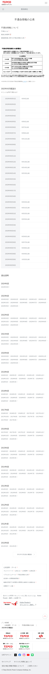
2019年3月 (4, 394)
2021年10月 (5, 340)
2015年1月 (21, 470)
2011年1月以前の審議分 (24, 554)
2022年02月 (14, 337)
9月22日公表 (26, 213)
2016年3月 (4, 451)
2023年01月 (23, 318)
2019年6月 (39, 378)
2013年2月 (13, 508)
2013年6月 (39, 492)
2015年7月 (31, 454)
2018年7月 (31, 397)
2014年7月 (31, 473)
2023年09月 (14, 302)
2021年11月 (42, 337)
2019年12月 (30, 375)
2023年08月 (23, 302)
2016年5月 (4, 439)
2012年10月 (5, 511)
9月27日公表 (26, 242)
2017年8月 (22, 416)
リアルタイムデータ (10, 574)
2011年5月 (4, 534)
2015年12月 (30, 451)
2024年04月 (5, 287)
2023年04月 (14, 306)
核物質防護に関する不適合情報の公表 (12, 38)
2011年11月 (40, 527)
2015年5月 (4, 458)
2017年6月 (39, 416)
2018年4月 (13, 401)
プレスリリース (8, 571)
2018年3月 (4, 413)
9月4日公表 (25, 98)
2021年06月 (42, 340)
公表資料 (25, 571)
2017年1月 (21, 432)
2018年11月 (40, 394)
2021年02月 (14, 356)
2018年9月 (13, 397)
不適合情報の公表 (23, 574)
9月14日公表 (26, 167)
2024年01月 (23, 299)
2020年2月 (13, 375)
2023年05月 (5, 306)
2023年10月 (5, 302)
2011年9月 (13, 530)
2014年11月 (40, 470)
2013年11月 (40, 489)
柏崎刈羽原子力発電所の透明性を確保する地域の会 (19, 582)
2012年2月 (13, 527)
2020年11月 (42, 356)
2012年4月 (13, 515)
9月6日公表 (25, 121)
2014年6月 (39, 473)
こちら (24, 81)
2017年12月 (30, 413)
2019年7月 (31, 378)
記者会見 (32, 571)
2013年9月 (13, 492)
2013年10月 (5, 492)
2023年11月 (42, 299)
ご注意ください (32, 666)
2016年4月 (13, 439)
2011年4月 (13, 534)
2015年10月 (5, 454)
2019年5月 (4, 382)
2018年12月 (30, 394)
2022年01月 (23, 337)
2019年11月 (40, 375)
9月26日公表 (26, 236)
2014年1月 (21, 489)
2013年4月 (13, 496)
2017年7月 (31, 416)
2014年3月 (4, 489)
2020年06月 (42, 359)
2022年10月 (5, 321)
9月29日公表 (26, 254)
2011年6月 (39, 530)
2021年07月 (33, 340)
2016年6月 (39, 435)
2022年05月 (5, 325)
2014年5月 (4, 477)
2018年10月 (5, 397)
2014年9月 (13, 473)
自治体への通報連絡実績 (11, 578)
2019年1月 (21, 394)
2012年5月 (4, 515)
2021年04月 (14, 344)
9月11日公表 (26, 139)
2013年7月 (31, 492)
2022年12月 (33, 318)
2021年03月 (5, 356)
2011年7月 (31, 530)
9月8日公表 (25, 133)
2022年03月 (5, 337)
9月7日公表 (25, 127)
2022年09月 (14, 321)
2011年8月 (22, 530)
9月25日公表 (26, 219)
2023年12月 (33, 299)
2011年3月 (4, 546)
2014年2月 (13, 489)
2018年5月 (4, 401)
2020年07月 (33, 359)
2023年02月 (14, 318)
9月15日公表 (26, 173)
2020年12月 (33, 356)
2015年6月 (39, 454)
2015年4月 (13, 458)
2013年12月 (30, 489)
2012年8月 (22, 511)
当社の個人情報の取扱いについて (13, 666)
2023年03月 (5, 318)
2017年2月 (13, 432)
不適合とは (4, 31)
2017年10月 (5, 416)
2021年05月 (5, 344)
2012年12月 (30, 508)
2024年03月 (5, 299)
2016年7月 (31, 435)
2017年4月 (13, 420)
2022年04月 (14, 325)
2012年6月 (39, 511)
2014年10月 (5, 473)
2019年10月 (5, 378)
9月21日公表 (26, 208)
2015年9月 (13, 454)
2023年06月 (42, 302)
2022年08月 (23, 321)
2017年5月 (4, 420)
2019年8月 (22, 378)
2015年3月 (4, 470)
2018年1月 (21, 413)
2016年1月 (21, 451)
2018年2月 (13, 413)
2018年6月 (39, 397)
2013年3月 (4, 508)
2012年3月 (4, 527)
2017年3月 (4, 432)
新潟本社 (24, 9)
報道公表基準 (5, 34)
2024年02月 (14, 299)
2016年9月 (13, 435)
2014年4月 (13, 477)
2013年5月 (4, 496)
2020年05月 (5, 363)
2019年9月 (13, 378)
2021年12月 (33, 337)
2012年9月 (13, 511)
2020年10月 (5, 359)
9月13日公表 (26, 162)
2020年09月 (14, 359)
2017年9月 (13, 416)
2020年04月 (14, 363)
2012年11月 (40, 508)
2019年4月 (13, 382)
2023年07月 (33, 302)
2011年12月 (30, 527)
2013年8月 (22, 492)
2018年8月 (22, 397)
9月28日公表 (26, 248)
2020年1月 (21, 375)
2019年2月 (13, 394)
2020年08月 (23, 359)
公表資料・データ (10, 567)
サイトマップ (6, 662)
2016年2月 (13, 451)
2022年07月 (33, 321)
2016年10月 (5, 435)
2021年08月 (23, 340)
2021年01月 (23, 356)
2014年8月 (22, 473)
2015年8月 (22, 454)
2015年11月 (40, 451)
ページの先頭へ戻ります (45, 616)
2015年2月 (13, 470)
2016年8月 (22, 435)
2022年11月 (42, 318)
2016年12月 (30, 432)
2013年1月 (21, 508)
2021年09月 (14, 340)
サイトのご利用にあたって (23, 662)
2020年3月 (4, 375)
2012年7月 (31, 511)
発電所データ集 (8, 586)
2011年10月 (5, 530)
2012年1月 (21, 527)
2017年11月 (40, 413)
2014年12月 (30, 470)
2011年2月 (13, 546)
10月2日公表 (26, 259)
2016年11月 (40, 432)
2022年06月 (42, 321)
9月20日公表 (26, 202)
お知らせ (17, 571)
